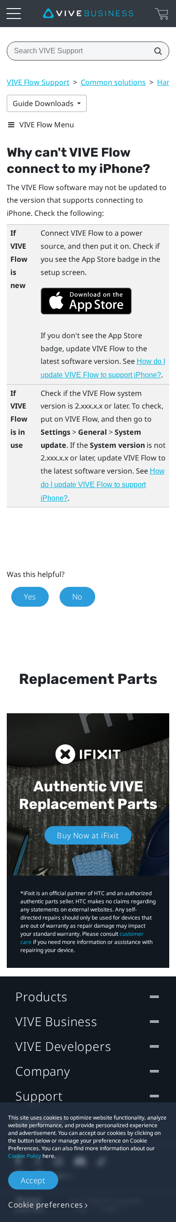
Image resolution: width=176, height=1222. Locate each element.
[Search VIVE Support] (155, 51)
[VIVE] (88, 13)
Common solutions (113, 82)
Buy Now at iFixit (88, 835)
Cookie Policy (24, 1156)
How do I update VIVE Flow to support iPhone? (103, 484)
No (77, 596)
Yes (30, 596)
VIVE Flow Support (38, 82)
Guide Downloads (44, 103)
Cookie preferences (45, 1204)
